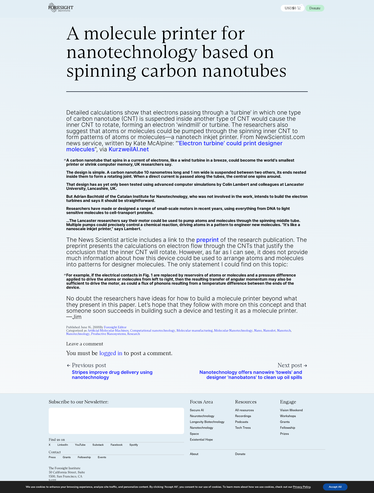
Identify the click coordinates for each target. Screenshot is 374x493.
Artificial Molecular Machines (108, 330)
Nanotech (284, 330)
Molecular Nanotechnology (233, 330)
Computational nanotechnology (152, 330)
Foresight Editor (115, 327)
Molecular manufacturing (195, 330)
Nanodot (269, 330)
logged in (110, 353)
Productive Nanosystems (108, 334)
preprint (207, 239)
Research (133, 334)
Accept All (335, 487)
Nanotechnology (78, 334)
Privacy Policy (301, 487)
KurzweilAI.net (129, 149)
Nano (258, 330)
